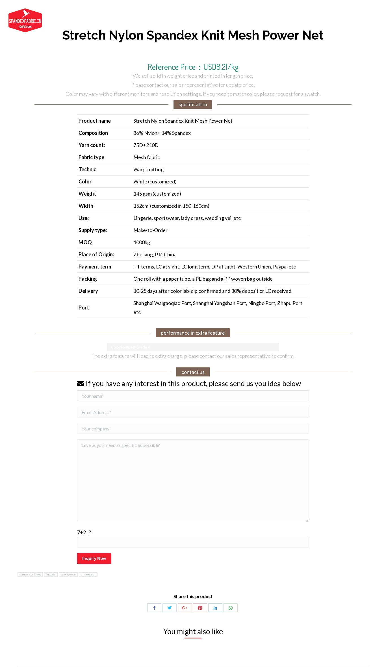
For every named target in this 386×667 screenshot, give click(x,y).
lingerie (51, 574)
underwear (88, 574)
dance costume (30, 574)
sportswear (68, 574)
